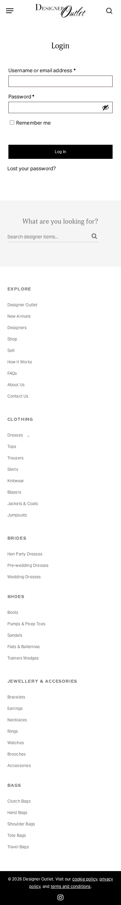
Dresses (15, 435)
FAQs (12, 373)
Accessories (19, 765)
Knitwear (15, 480)
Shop (12, 339)
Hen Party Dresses (24, 553)
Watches (15, 742)
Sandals (14, 635)
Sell (11, 350)
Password (31, 96)
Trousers (15, 457)
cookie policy (84, 878)
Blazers (14, 492)
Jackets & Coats (22, 503)
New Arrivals (19, 316)
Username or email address (52, 70)
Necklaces (17, 719)
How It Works (19, 361)
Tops (11, 446)
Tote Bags (16, 835)
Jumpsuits (17, 514)
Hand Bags (17, 812)
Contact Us (18, 396)
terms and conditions (71, 886)
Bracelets (16, 696)
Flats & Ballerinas (23, 646)
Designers (17, 327)
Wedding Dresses (24, 576)
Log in (60, 151)
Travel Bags (18, 846)
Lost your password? (31, 168)
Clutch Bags (19, 801)
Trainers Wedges (23, 658)
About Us (16, 384)
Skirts (12, 469)
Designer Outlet (22, 304)
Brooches (16, 754)
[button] (9, 10)
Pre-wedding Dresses (28, 565)
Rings (12, 731)
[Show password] (105, 107)
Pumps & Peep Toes (26, 623)
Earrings (15, 708)
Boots (12, 612)
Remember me (33, 123)
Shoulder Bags (21, 823)
